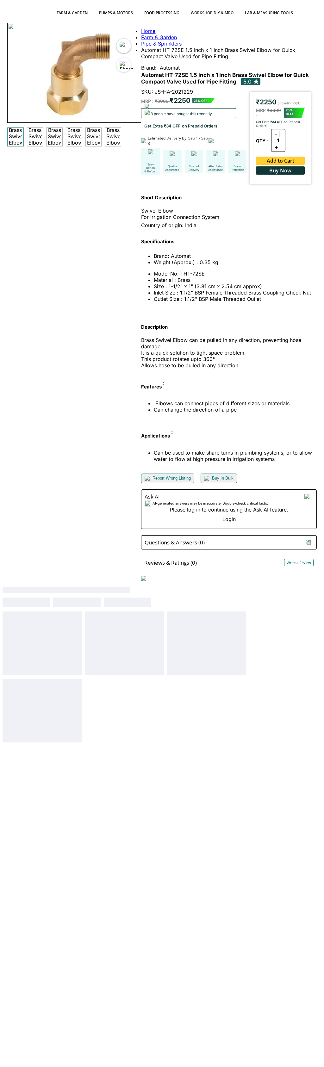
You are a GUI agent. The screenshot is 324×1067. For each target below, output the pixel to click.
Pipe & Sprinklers (161, 43)
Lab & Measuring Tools (269, 13)
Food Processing (161, 13)
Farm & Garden (72, 13)
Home (148, 31)
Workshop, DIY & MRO (212, 13)
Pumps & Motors (116, 13)
